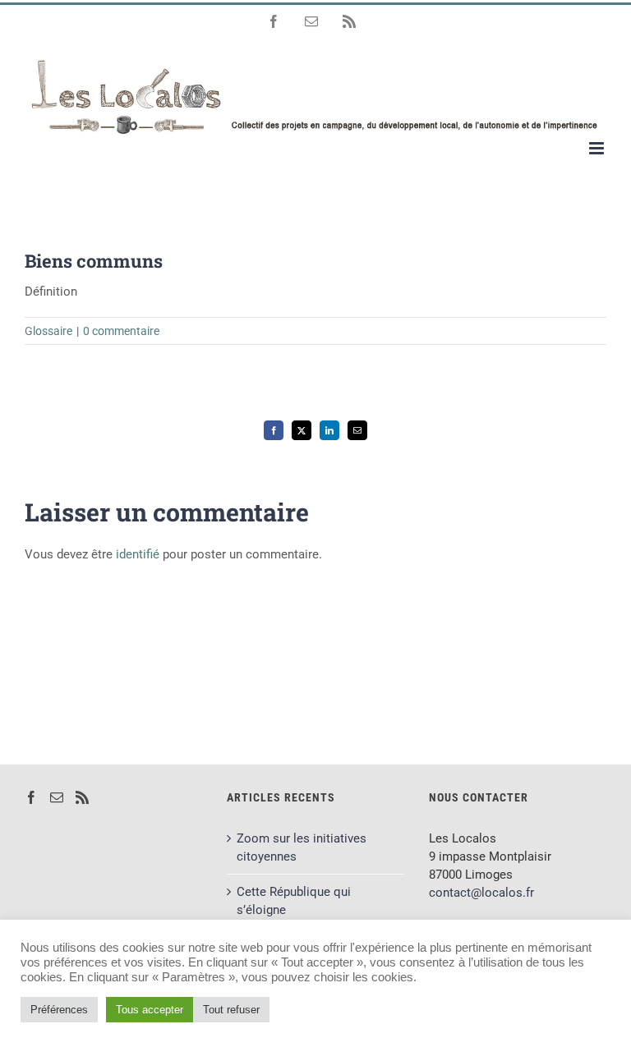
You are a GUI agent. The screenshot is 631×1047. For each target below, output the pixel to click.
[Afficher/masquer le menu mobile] (597, 148)
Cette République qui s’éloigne (294, 900)
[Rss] (82, 797)
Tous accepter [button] (149, 1009)
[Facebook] (31, 797)
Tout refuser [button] (231, 1009)
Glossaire (48, 331)
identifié (137, 554)
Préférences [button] (59, 1009)
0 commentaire (121, 331)
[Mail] (56, 797)
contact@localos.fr (481, 892)
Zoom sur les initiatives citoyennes (301, 847)
